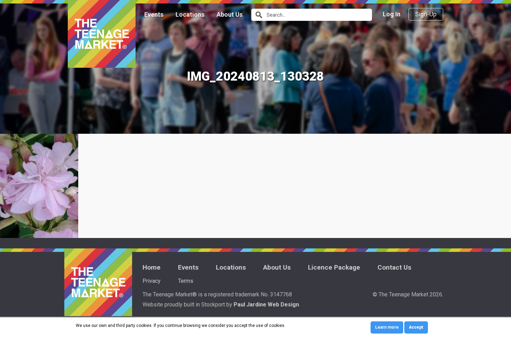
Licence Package (334, 267)
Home (152, 267)
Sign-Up (426, 14)
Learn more (387, 327)
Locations (190, 14)
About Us (230, 14)
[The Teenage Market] (102, 34)
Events (153, 14)
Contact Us (394, 267)
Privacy (152, 281)
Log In (391, 14)
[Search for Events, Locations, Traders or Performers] (258, 15)
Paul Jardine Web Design (266, 304)
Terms (185, 281)
